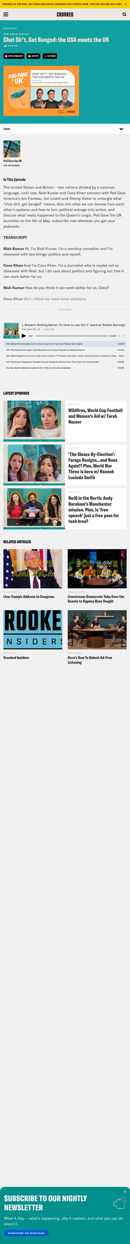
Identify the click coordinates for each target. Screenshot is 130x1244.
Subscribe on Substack (26, 1233)
